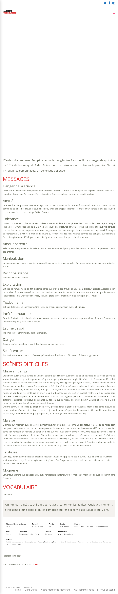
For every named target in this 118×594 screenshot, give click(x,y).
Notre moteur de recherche (55, 590)
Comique (17, 61)
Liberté (98, 55)
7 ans (36, 49)
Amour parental (30, 55)
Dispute (63, 55)
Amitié (15, 55)
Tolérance (62, 58)
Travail (89, 58)
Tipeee (35, 564)
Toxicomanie (76, 58)
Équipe (73, 55)
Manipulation (10, 58)
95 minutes (17, 52)
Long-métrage (37, 526)
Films (18, 590)
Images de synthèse (65, 534)
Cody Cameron (25, 534)
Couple (44, 55)
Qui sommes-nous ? (85, 590)
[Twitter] (105, 3)
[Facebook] (109, 3)
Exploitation (85, 55)
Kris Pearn (35, 534)
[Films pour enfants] (10, 14)
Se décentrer (47, 58)
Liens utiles (31, 590)
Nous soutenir (107, 590)
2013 (50, 526)
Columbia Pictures (81, 526)
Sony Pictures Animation (98, 526)
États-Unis (9, 534)
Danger (54, 55)
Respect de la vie (29, 58)
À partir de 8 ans (34, 41)
